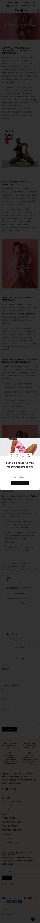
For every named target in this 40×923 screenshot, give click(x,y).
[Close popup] (38, 435)
